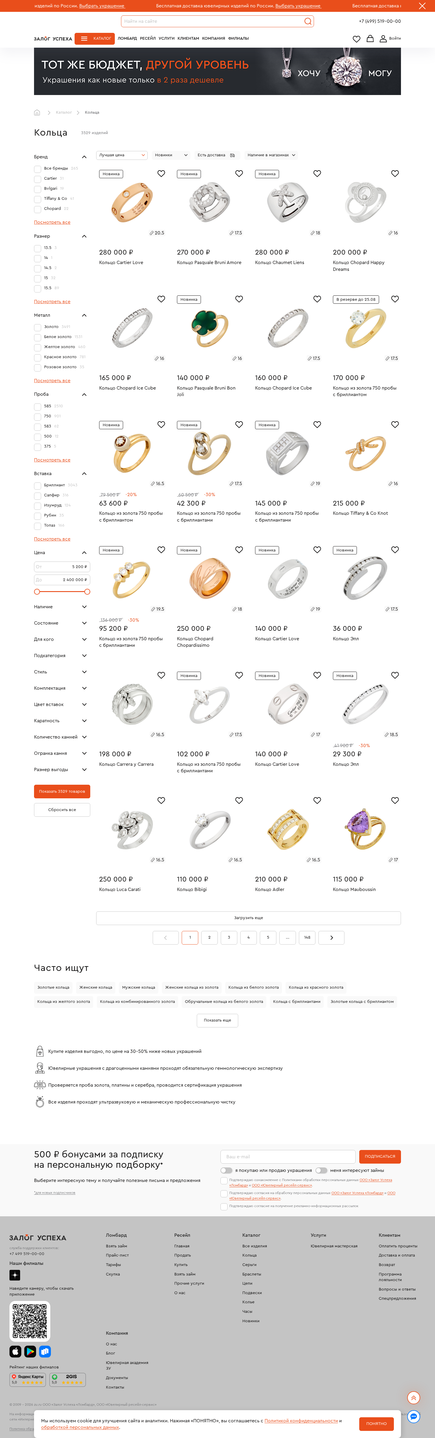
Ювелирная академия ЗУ (127, 1366)
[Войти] (389, 38)
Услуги (167, 38)
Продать (182, 1255)
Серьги (249, 1265)
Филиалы (238, 38)
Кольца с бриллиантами (296, 1002)
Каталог (102, 38)
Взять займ (116, 1246)
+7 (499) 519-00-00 (380, 21)
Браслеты (251, 1274)
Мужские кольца (138, 987)
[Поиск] (308, 21)
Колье (248, 1302)
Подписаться (380, 1156)
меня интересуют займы (357, 1170)
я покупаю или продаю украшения (273, 1170)
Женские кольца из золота (191, 987)
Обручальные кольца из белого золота (224, 1002)
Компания (213, 38)
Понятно (376, 1424)
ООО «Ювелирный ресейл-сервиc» (282, 1185)
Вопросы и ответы (397, 1289)
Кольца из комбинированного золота (137, 1002)
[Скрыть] (422, 7)
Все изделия (254, 1246)
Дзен (14, 1275)
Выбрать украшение (49, 6)
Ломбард (127, 38)
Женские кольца (95, 987)
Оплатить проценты (398, 1246)
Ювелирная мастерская (334, 1246)
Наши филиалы (26, 1263)
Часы (247, 1312)
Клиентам (188, 38)
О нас (180, 1293)
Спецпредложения (397, 1299)
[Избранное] (161, 173)
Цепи (247, 1283)
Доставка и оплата (397, 1255)
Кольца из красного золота (316, 987)
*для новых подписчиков (54, 1192)
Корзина (370, 39)
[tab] (125, 234)
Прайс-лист (117, 1255)
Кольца (249, 1255)
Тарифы (113, 1265)
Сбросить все (62, 810)
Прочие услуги (189, 1283)
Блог (110, 1353)
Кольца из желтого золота (63, 1002)
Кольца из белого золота (253, 987)
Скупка (113, 1274)
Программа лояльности (390, 1277)
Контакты (115, 1387)
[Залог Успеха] (53, 38)
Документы (117, 1378)
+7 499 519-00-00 (26, 1254)
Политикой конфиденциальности (301, 1420)
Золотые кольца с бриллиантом (362, 1002)
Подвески (252, 1293)
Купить (181, 1265)
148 (307, 937)
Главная (38, 113)
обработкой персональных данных (80, 1427)
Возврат (387, 1265)
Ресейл (148, 38)
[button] (217, 155)
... (287, 937)
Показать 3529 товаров (62, 791)
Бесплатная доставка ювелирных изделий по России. (162, 6)
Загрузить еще (248, 918)
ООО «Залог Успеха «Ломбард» (357, 1193)
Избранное (356, 39)
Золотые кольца (53, 987)
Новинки (251, 1321)
